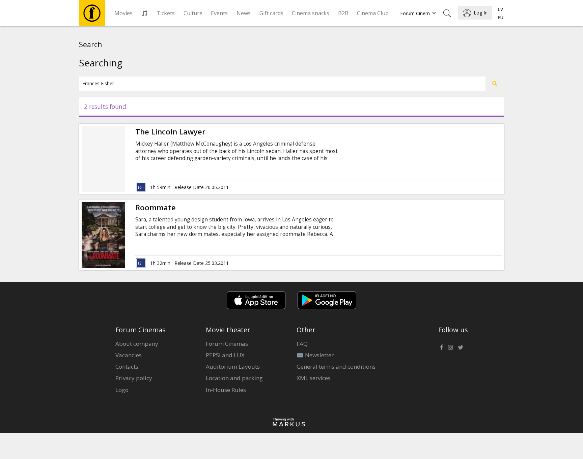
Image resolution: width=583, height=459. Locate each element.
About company (136, 343)
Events (219, 13)
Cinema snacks (310, 13)
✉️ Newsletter (315, 355)
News (244, 13)
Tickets (166, 13)
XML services (314, 378)
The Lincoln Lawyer (170, 131)
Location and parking (234, 378)
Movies (123, 13)
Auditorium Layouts (233, 366)
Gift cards (271, 13)
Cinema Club (373, 13)
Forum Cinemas (227, 343)
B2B (343, 13)
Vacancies (128, 355)
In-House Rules (226, 390)
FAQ (302, 343)
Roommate (155, 207)
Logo (122, 390)
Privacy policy (133, 378)
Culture (193, 13)
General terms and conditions (336, 366)
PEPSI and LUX (225, 355)
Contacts (126, 366)
